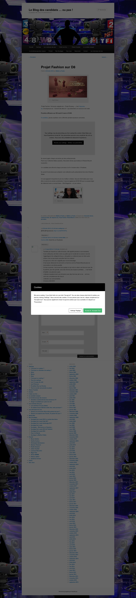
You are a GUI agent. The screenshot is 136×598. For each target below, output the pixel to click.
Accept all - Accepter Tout (92, 310)
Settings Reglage (75, 310)
